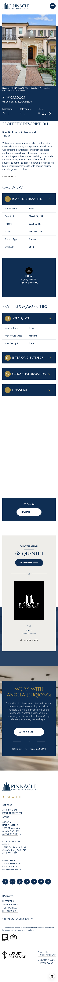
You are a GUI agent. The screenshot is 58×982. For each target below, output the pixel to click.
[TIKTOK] (5, 882)
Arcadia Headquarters (10, 823)
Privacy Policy (45, 963)
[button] (29, 732)
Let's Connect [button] (10, 911)
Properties (8, 901)
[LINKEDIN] (34, 882)
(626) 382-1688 (9, 853)
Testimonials (9, 908)
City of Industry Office (11, 843)
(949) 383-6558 (30, 279)
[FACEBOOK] (41, 882)
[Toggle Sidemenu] (53, 6)
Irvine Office (8, 860)
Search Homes (10, 904)
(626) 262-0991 (38, 749)
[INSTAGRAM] (48, 882)
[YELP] (20, 882)
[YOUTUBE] (12, 882)
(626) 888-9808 (10, 834)
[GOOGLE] (27, 882)
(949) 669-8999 (10, 869)
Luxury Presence (47, 955)
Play (29, 38)
